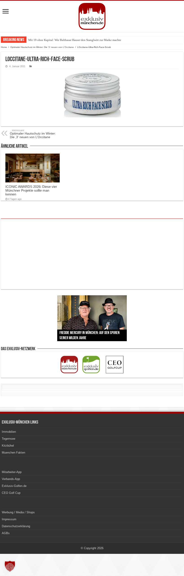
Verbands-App (11, 479)
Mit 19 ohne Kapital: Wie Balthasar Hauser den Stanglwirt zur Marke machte (74, 40)
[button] (10, 566)
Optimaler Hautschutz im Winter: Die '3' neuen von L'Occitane (42, 47)
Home (4, 47)
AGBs (6, 533)
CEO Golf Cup (11, 493)
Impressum (9, 519)
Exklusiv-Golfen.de (14, 486)
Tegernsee (8, 438)
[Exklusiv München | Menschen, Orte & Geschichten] (92, 16)
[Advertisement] (92, 254)
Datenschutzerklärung (16, 526)
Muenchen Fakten (13, 452)
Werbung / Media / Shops (18, 512)
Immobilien (9, 431)
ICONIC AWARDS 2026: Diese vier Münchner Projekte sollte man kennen (31, 190)
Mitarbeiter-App (12, 472)
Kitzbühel (8, 445)
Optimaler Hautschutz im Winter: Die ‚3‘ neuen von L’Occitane (33, 134)
